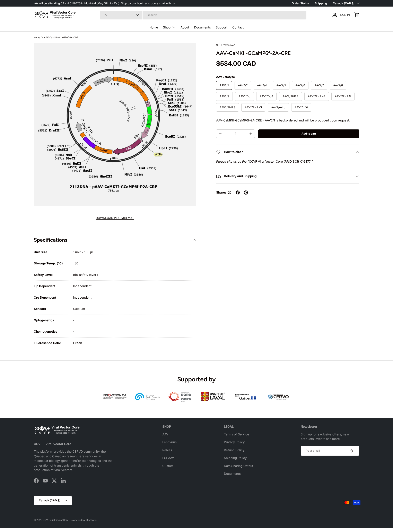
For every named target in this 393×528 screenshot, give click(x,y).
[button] (356, 14)
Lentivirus (169, 442)
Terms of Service (236, 434)
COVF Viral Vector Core (56, 520)
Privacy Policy (234, 442)
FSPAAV (168, 458)
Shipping (321, 3)
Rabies (167, 450)
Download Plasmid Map (115, 218)
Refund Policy (234, 450)
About (185, 27)
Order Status (300, 3)
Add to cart (309, 133)
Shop (167, 27)
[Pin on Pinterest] (246, 192)
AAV (165, 434)
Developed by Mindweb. (83, 520)
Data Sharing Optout (238, 466)
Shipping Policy (235, 458)
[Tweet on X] (229, 192)
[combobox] (203, 15)
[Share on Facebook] (238, 192)
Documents (202, 27)
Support (221, 27)
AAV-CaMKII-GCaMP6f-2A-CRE (61, 37)
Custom (168, 466)
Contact (238, 27)
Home (153, 27)
